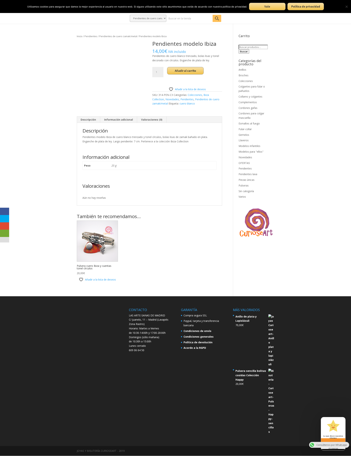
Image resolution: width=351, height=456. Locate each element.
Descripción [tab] (88, 119)
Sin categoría (246, 191)
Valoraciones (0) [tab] (151, 119)
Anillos (242, 69)
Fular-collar (245, 129)
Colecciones (195, 95)
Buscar (244, 51)
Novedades (172, 99)
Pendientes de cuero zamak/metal (118, 36)
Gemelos (244, 135)
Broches (243, 75)
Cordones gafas (248, 108)
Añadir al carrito (185, 71)
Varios (242, 196)
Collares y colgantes (250, 96)
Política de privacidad (305, 6)
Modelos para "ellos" (251, 151)
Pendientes (90, 36)
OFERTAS (244, 163)
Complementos (248, 102)
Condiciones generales (199, 336)
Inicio (79, 36)
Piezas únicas (246, 180)
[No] (346, 6)
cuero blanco (187, 103)
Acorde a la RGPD (195, 348)
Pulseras (244, 185)
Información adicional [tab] (118, 119)
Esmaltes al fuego (249, 123)
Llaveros (244, 140)
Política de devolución (198, 342)
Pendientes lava (248, 174)
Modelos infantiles (249, 146)
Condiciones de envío (197, 331)
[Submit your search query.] (217, 18)
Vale (267, 6)
